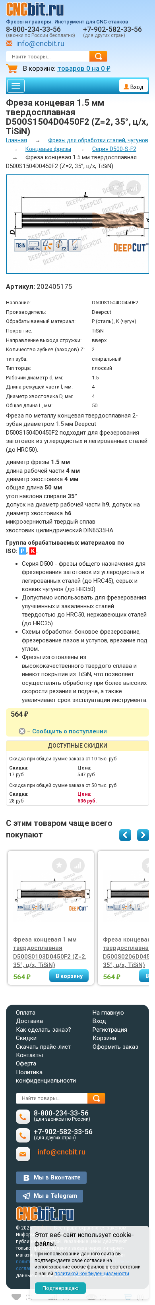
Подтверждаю (61, 1288)
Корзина (104, 1038)
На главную (108, 1012)
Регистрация (110, 1029)
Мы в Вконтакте (57, 1177)
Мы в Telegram (55, 1195)
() (29, 1297)
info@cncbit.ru (40, 43)
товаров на (83, 68)
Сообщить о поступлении (69, 731)
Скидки (26, 1038)
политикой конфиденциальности (91, 1273)
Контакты (29, 1055)
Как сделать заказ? (43, 1029)
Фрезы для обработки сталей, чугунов (98, 140)
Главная (16, 140)
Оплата (25, 1012)
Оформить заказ (115, 1046)
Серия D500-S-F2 (114, 149)
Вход (136, 87)
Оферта (26, 1063)
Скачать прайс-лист (43, 1046)
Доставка (29, 1021)
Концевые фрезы (48, 149)
